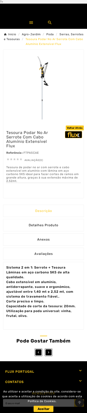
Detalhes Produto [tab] (43, 225)
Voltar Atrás (75, 128)
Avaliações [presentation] (43, 254)
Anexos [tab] (43, 239)
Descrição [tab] (43, 211)
